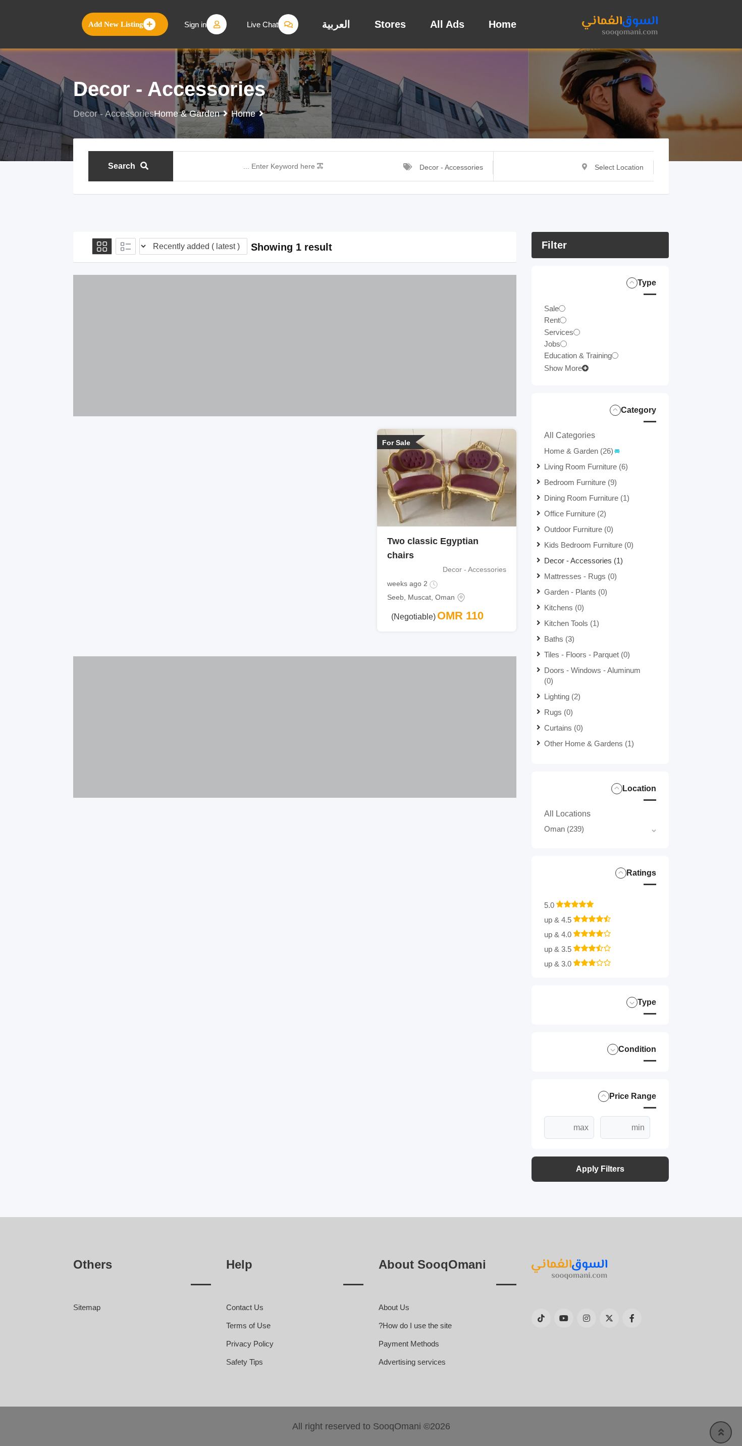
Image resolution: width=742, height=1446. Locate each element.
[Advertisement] (294, 345)
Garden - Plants (575, 592)
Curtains (563, 728)
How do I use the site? (415, 1325)
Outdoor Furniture (578, 529)
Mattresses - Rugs (580, 576)
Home (502, 24)
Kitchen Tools (571, 623)
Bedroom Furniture (580, 482)
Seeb (395, 597)
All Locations (567, 813)
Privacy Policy (250, 1343)
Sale (551, 308)
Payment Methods (409, 1343)
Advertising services (412, 1362)
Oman (564, 829)
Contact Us (244, 1307)
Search (121, 166)
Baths (559, 639)
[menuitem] (336, 24)
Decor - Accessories (583, 560)
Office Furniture (575, 513)
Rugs (558, 712)
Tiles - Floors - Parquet (587, 654)
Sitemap (86, 1307)
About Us (394, 1307)
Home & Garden (578, 451)
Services (558, 331)
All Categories (569, 435)
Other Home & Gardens (589, 743)
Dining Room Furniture (586, 498)
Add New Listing (115, 24)
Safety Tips (244, 1362)
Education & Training (578, 355)
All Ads (447, 24)
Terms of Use (248, 1325)
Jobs (552, 344)
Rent (552, 320)
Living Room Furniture (586, 466)
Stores (390, 24)
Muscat (419, 597)
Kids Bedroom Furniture (588, 545)
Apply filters (600, 1169)
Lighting (562, 696)
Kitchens (564, 607)
